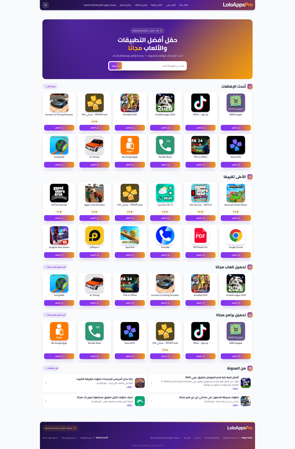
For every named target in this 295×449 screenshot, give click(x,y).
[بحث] (45, 5)
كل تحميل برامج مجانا (56, 315)
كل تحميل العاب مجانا (56, 267)
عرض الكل (51, 86)
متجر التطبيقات (86, 437)
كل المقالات (52, 368)
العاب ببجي (171, 5)
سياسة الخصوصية (230, 437)
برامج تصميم (125, 5)
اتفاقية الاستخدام (212, 437)
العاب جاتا (183, 5)
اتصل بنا (187, 437)
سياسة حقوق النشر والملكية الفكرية (100, 5)
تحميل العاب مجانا (50, 437)
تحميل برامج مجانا (69, 437)
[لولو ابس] (238, 5)
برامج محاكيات (141, 5)
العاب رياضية (156, 5)
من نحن (197, 437)
